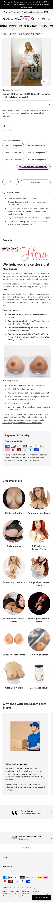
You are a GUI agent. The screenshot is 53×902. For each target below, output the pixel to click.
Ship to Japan (45, 894)
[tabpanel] (26, 332)
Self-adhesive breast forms (39, 548)
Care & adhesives (39, 687)
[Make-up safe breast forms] (39, 603)
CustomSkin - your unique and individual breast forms (26, 33)
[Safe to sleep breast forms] (14, 603)
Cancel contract (42, 897)
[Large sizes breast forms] (39, 567)
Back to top (26, 848)
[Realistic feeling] (14, 498)
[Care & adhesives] (39, 672)
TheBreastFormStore (14, 888)
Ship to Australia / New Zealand (12, 896)
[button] (43, 19)
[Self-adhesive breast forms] (39, 531)
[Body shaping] (14, 531)
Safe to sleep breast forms (14, 620)
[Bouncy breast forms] (39, 498)
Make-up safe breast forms (39, 620)
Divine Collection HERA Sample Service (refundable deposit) (21, 34)
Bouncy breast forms (39, 513)
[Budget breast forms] (14, 639)
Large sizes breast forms (39, 584)
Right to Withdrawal (9, 894)
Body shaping (14, 546)
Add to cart (35, 182)
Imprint (4, 892)
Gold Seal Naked (14, 687)
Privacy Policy (14, 892)
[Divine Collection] (39, 639)
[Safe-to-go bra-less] (14, 567)
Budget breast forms (14, 654)
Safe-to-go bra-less (14, 582)
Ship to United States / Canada (28, 894)
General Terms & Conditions (30, 892)
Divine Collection (39, 654)
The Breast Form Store (10, 90)
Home (4, 33)
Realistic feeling (14, 513)
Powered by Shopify (28, 888)
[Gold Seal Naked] (14, 672)
